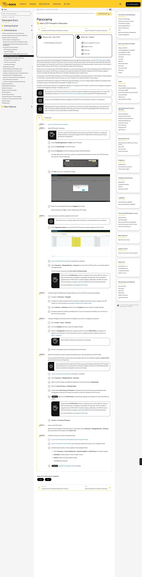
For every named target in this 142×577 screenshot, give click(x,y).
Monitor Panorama (6, 92)
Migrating (47, 99)
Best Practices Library (124, 240)
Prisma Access (122, 85)
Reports (120, 186)
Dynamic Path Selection (124, 226)
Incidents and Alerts (123, 184)
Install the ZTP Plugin (9, 51)
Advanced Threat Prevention (125, 118)
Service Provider (122, 68)
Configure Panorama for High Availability (11, 96)
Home (38, 13)
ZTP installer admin (101, 60)
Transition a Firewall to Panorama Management (14, 77)
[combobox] (16, 13)
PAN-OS (120, 61)
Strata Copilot (134, 4)
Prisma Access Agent (123, 169)
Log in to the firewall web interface (60, 439)
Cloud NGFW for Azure (124, 54)
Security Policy (122, 149)
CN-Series (121, 57)
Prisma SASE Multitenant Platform (127, 88)
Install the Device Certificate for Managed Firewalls (15, 42)
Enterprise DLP (122, 127)
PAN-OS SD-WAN (123, 63)
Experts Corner (122, 273)
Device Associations (123, 28)
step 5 (67, 87)
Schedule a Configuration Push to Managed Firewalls (15, 73)
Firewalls (120, 59)
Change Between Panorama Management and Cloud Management (15, 44)
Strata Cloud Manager (124, 19)
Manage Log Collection (7, 83)
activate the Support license (80, 439)
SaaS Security (121, 129)
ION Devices (121, 97)
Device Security (122, 125)
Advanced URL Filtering (124, 116)
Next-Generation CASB (124, 99)
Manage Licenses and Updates (9, 90)
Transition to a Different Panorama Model (11, 98)
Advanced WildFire (123, 114)
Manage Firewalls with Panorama (10, 37)
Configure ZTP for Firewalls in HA (12, 60)
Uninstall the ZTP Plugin (9, 64)
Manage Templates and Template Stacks (12, 68)
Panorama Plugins (6, 101)
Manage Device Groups (8, 66)
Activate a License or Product (126, 21)
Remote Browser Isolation (125, 166)
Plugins (120, 72)
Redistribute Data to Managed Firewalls (12, 75)
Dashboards (121, 182)
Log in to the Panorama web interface (58, 124)
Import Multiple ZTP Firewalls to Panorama (14, 58)
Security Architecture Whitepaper (127, 222)
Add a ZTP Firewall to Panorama (11, 56)
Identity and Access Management (127, 32)
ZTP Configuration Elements (10, 49)
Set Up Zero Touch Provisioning (10, 47)
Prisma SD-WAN (122, 95)
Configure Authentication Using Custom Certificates (14, 35)
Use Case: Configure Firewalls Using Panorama (14, 81)
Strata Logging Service (124, 25)
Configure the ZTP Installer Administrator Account (16, 53)
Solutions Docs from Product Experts (128, 253)
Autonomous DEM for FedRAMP (126, 204)
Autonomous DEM (123, 189)
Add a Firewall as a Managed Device (11, 39)
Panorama (43, 13)
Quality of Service (123, 295)
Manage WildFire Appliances (9, 85)
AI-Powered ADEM (123, 90)
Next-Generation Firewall (132, 305)
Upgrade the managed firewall (67, 466)
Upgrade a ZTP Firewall (81, 285)
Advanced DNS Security (124, 120)
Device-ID (120, 290)
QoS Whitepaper (122, 220)
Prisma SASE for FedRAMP (125, 202)
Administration (123, 306)
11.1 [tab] (39, 117)
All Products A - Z (123, 266)
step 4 (76, 82)
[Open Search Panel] (120, 4)
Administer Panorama (7, 88)
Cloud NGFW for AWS (124, 52)
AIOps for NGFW (122, 48)
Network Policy (122, 217)
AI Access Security (123, 123)
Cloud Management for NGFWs (126, 50)
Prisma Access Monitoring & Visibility (128, 92)
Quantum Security (123, 151)
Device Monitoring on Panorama (10, 79)
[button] (141, 461)
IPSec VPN (121, 147)
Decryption (121, 288)
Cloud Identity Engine (124, 23)
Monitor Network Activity (8, 94)
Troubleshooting (5, 103)
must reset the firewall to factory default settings (72, 93)
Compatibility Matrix (123, 270)
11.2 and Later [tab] (47, 117)
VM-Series (121, 70)
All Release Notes (123, 268)
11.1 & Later (122, 305)
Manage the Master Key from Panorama (12, 71)
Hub (119, 30)
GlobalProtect (122, 164)
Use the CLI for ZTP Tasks (10, 62)
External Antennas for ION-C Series (127, 224)
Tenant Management (123, 34)
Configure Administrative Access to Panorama (13, 33)
